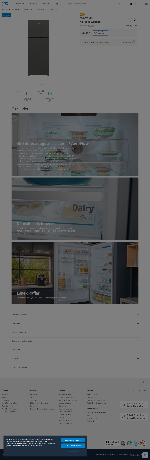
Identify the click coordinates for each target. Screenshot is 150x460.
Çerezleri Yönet (73, 451)
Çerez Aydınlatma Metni (17, 445)
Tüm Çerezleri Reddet (73, 445)
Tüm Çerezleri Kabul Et (73, 440)
